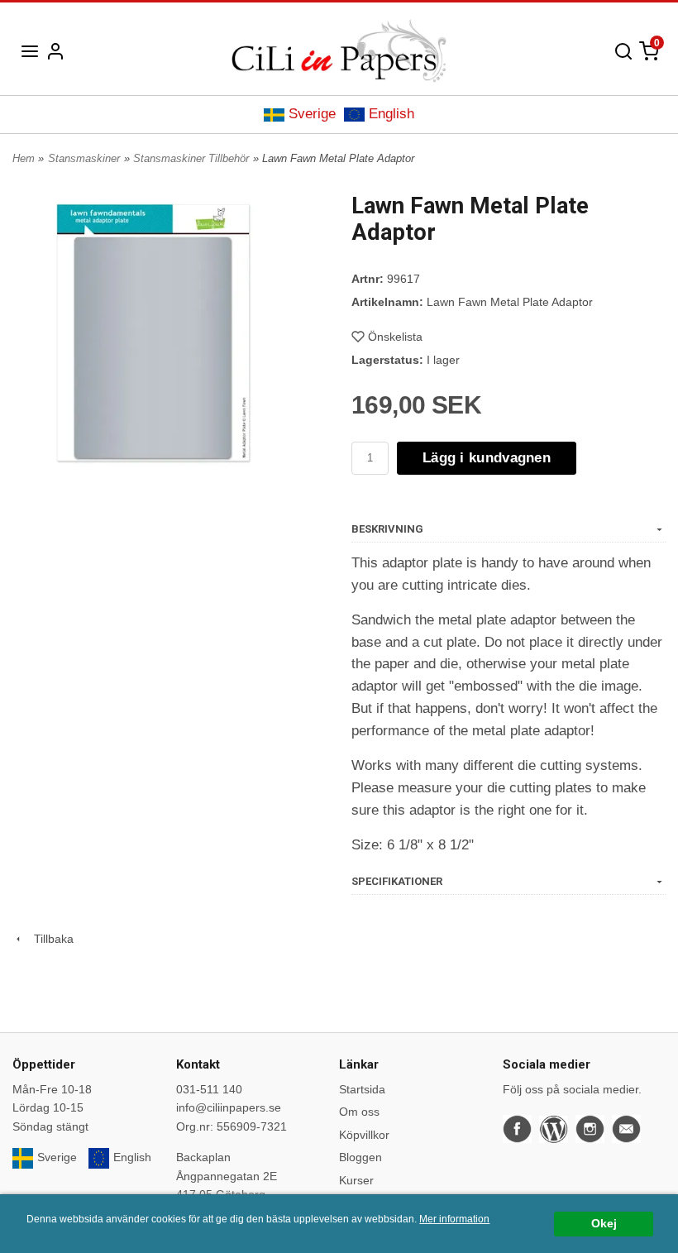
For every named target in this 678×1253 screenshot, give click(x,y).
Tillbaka (49, 938)
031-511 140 (209, 1089)
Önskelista (395, 336)
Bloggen (360, 1157)
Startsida (362, 1089)
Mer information (454, 1219)
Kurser (356, 1180)
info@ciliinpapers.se (228, 1107)
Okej (604, 1223)
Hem (23, 158)
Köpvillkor (364, 1134)
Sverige (312, 114)
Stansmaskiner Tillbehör (191, 158)
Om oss (359, 1111)
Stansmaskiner (84, 158)
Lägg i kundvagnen (487, 458)
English (391, 114)
